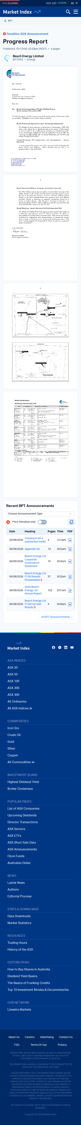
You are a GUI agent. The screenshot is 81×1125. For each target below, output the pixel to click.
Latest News (16, 882)
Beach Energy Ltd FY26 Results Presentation (35, 576)
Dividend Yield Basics (22, 976)
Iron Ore (13, 728)
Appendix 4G (32, 549)
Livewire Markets (19, 1009)
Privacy (62, 1045)
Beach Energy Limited (28, 56)
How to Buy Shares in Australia (29, 969)
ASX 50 (13, 674)
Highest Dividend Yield (23, 782)
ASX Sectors (16, 829)
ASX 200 (51, 3)
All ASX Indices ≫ (20, 708)
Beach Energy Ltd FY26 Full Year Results (35, 604)
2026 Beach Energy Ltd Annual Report (33, 590)
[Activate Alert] (71, 522)
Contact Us (66, 1037)
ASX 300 (13, 694)
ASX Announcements (22, 849)
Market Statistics (19, 923)
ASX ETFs (14, 835)
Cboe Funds (16, 856)
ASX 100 (13, 681)
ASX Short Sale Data (22, 842)
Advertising (46, 1037)
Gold (11, 741)
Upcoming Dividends (22, 815)
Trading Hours (17, 942)
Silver (11, 748)
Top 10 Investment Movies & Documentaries (38, 989)
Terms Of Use (39, 1045)
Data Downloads (19, 916)
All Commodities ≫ (21, 762)
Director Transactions (23, 822)
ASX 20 (13, 667)
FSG (16, 1045)
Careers (29, 1037)
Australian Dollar (19, 863)
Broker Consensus (20, 788)
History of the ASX (20, 949)
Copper (13, 755)
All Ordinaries (17, 701)
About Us (13, 1037)
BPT (10, 21)
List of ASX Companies (23, 808)
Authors (13, 889)
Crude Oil (14, 735)
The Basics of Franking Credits (29, 983)
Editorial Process (19, 896)
